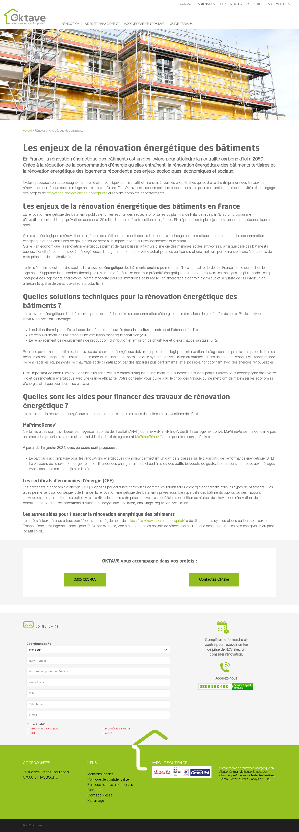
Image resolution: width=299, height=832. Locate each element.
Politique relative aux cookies (110, 785)
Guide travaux (181, 24)
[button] (85, 579)
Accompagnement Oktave (144, 24)
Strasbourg (260, 772)
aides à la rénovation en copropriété (157, 521)
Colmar (233, 772)
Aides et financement (102, 24)
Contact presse (99, 795)
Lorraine (235, 779)
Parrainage (95, 801)
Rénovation (71, 24)
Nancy (253, 779)
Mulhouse (245, 772)
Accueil (27, 130)
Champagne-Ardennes (233, 775)
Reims (223, 779)
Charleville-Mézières (261, 775)
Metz (245, 779)
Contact (94, 790)
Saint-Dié (263, 779)
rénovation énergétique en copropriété (77, 193)
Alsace (223, 772)
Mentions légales (100, 774)
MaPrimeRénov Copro (152, 437)
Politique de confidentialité (108, 780)
